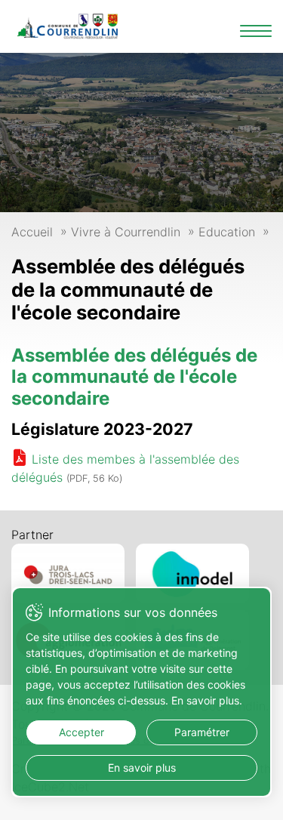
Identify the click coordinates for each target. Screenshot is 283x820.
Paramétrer (201, 732)
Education (226, 231)
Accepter (81, 732)
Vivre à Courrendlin (125, 231)
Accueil (32, 231)
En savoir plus (142, 767)
